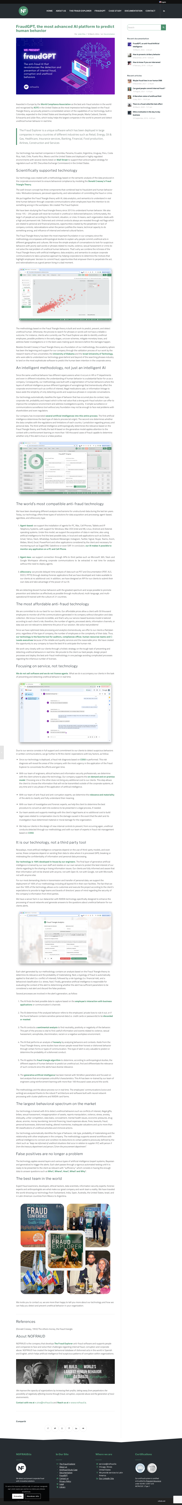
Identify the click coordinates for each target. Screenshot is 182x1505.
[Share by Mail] (83, 1428)
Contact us (63, 1478)
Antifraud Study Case (68, 1469)
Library (62, 1486)
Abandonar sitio (33, 1496)
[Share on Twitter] (55, 1428)
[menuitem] (162, 2)
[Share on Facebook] (48, 1428)
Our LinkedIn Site (106, 1478)
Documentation (109, 34)
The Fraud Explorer (67, 1463)
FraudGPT (63, 1475)
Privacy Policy (65, 1481)
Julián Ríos (81, 34)
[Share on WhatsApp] (62, 1428)
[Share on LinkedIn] (76, 1428)
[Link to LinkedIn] (164, 11)
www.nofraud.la (78, 1402)
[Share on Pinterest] (69, 1428)
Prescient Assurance (153, 1481)
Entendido (18, 1496)
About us (63, 1466)
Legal (61, 1484)
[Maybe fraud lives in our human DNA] (2, 752)
